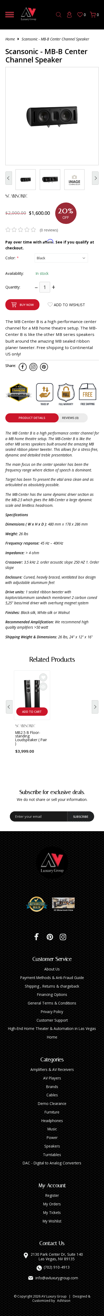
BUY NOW (27, 305)
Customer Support (52, 1020)
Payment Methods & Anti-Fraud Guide (52, 977)
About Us (52, 969)
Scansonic (16, 196)
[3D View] (65, 904)
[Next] (95, 707)
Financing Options (52, 994)
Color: (11, 257)
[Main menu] (9, 14)
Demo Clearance (52, 1103)
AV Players (52, 1078)
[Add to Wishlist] (43, 677)
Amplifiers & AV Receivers (52, 1069)
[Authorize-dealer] (38, 904)
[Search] (58, 14)
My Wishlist (52, 1221)
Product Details (32, 418)
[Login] (69, 15)
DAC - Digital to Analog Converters (52, 1162)
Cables (52, 1094)
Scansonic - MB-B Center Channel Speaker (55, 39)
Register (52, 1195)
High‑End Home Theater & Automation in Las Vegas (52, 1028)
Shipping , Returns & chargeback (52, 986)
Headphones (52, 1120)
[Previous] (9, 707)
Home (10, 39)
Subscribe (80, 817)
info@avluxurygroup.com (56, 1278)
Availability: (14, 273)
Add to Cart (32, 712)
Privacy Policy (52, 1011)
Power (52, 1137)
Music (52, 1128)
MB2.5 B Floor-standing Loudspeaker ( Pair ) (31, 738)
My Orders (52, 1203)
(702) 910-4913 (57, 1267)
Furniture (52, 1112)
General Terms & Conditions (52, 1003)
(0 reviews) (49, 230)
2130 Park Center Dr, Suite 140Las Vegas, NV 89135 (57, 1257)
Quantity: (12, 287)
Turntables (52, 1154)
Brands (52, 1086)
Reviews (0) (70, 418)
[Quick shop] (43, 687)
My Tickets (52, 1212)
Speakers (52, 1146)
